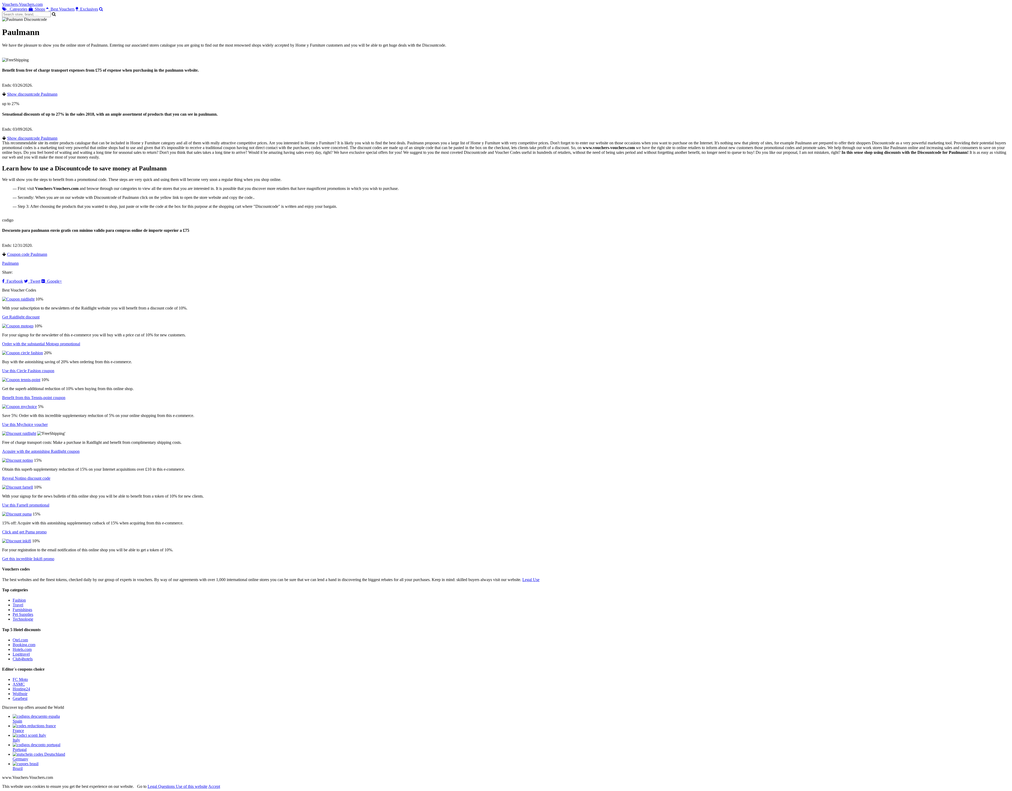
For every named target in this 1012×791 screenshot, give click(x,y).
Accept (214, 786)
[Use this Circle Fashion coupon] (22, 353)
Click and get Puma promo (24, 532)
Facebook (13, 281)
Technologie (23, 619)
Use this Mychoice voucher (25, 424)
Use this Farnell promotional (25, 505)
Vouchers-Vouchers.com (22, 4)
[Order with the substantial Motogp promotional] (17, 326)
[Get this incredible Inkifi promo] (16, 541)
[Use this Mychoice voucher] (19, 406)
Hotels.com (22, 649)
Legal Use (530, 579)
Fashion (19, 600)
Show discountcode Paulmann (32, 94)
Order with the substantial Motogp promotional (41, 344)
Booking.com (24, 644)
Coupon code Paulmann (27, 254)
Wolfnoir (20, 693)
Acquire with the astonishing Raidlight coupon (41, 451)
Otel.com (20, 640)
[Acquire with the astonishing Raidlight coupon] (19, 433)
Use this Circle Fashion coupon (28, 371)
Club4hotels (23, 659)
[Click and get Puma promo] (17, 514)
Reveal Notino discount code (26, 478)
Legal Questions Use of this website (177, 786)
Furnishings (22, 609)
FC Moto (20, 679)
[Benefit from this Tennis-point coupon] (21, 379)
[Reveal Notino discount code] (17, 460)
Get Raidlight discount (21, 317)
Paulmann (10, 263)
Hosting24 (21, 689)
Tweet (34, 281)
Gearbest (20, 698)
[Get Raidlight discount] (18, 299)
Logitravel (21, 654)
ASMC (19, 684)
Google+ (53, 281)
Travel (18, 605)
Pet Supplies (23, 614)
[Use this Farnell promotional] (17, 487)
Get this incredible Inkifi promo (28, 559)
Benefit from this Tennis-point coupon (33, 397)
